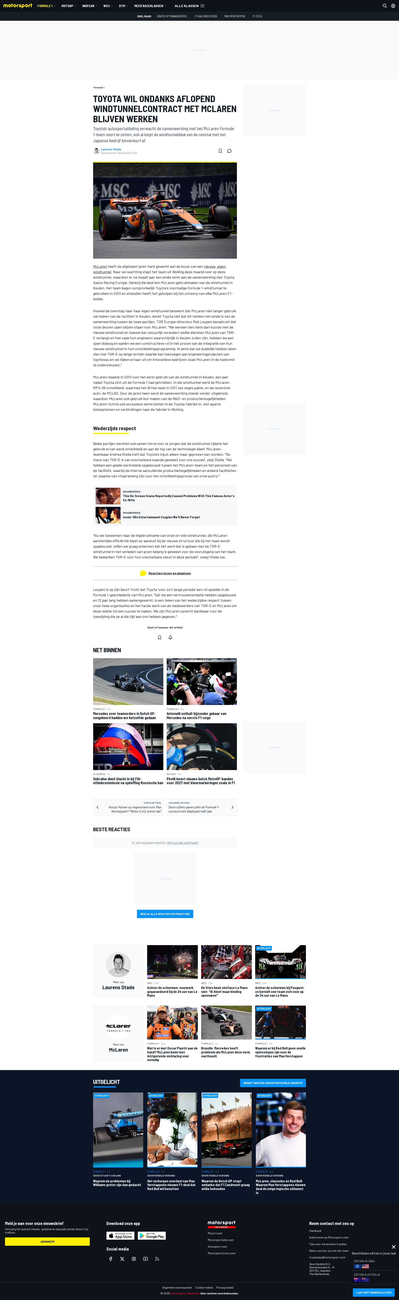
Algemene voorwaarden (177, 1287)
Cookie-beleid (204, 1287)
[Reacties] (230, 151)
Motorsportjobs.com (221, 1240)
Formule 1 (44, 6)
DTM (122, 6)
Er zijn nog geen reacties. (165, 842)
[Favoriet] (220, 151)
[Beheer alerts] (170, 637)
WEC (106, 6)
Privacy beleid (225, 1287)
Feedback (315, 1230)
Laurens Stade (111, 149)
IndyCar (88, 6)
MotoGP (67, 6)
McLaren (100, 266)
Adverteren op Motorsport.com (329, 1237)
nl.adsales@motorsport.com (327, 1257)
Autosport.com (217, 1246)
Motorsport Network (185, 1293)
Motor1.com (215, 1233)
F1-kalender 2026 (206, 16)
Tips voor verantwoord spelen (328, 1244)
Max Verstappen (234, 16)
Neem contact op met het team (329, 1250)
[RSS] (157, 1259)
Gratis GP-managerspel (172, 16)
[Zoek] (385, 6)
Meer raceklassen (148, 6)
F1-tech (257, 16)
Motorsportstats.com (221, 1253)
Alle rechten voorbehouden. (219, 1293)
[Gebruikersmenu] (393, 6)
